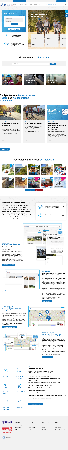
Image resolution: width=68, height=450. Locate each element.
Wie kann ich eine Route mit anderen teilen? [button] (39, 387)
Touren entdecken (23, 4)
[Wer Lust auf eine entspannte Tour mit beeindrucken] (21, 182)
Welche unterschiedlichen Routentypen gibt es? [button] (40, 376)
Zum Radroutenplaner (47, 356)
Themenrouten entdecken (9, 264)
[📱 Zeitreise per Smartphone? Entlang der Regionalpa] (47, 169)
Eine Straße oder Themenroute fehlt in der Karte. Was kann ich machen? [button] (45, 395)
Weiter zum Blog (5, 149)
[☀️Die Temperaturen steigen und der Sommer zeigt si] (34, 169)
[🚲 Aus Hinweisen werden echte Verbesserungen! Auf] (47, 182)
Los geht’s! (14, 24)
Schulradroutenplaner (51, 4)
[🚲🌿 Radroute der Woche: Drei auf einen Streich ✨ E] (21, 169)
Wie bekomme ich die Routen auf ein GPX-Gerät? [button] (40, 385)
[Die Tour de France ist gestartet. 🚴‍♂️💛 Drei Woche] (60, 169)
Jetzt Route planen (46, 301)
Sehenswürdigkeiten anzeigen (9, 327)
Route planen (13, 4)
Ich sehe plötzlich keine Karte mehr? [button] (37, 390)
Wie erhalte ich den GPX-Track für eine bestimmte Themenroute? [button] (44, 382)
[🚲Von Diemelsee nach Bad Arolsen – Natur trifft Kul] (8, 182)
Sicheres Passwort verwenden (19, 0)
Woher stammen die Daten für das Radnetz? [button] (39, 393)
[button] (65, 4)
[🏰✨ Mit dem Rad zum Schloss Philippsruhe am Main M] (8, 169)
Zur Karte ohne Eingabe (14, 29)
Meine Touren (37, 4)
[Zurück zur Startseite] (7, 4)
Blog (31, 4)
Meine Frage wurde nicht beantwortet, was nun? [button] (39, 398)
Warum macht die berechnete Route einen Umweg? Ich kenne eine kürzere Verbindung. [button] (44, 379)
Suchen (52, 63)
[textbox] (14, 19)
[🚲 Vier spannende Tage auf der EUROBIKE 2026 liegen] (34, 182)
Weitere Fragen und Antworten (36, 404)
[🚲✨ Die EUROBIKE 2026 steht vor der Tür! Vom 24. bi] (60, 182)
